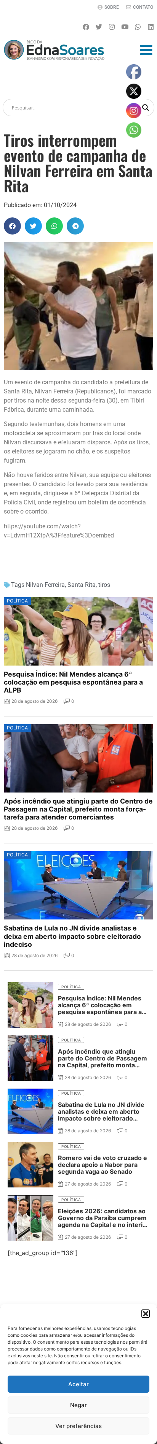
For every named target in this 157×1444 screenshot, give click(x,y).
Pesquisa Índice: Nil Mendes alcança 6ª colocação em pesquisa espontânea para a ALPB (73, 682)
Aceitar (78, 1384)
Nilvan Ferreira (45, 584)
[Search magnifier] (145, 107)
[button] (145, 1313)
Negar (78, 1405)
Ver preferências (78, 1426)
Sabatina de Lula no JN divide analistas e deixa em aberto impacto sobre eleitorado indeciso (72, 936)
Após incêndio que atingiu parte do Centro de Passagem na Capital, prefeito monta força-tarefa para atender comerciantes (78, 809)
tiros (104, 584)
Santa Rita (81, 584)
